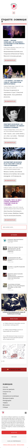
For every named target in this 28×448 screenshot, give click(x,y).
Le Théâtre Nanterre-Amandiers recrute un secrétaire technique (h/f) (14, 324)
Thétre (5, 403)
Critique (5, 407)
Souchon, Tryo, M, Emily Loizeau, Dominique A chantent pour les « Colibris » (12, 202)
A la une (21, 167)
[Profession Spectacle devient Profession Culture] (5, 240)
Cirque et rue (7, 391)
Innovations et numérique (11, 396)
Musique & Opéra (18, 131)
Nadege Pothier (11, 129)
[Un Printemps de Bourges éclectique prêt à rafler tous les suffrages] (14, 153)
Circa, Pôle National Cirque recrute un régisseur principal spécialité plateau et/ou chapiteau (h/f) (13, 337)
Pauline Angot (11, 86)
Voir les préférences (14, 441)
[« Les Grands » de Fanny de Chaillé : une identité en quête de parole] (14, 71)
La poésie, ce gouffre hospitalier (16, 266)
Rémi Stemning (11, 47)
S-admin (10, 167)
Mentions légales (20, 444)
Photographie (7, 400)
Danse (5, 394)
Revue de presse (20, 208)
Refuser (14, 437)
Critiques (8, 49)
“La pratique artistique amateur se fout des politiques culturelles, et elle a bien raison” (16, 286)
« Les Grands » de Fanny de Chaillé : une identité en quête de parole (13, 82)
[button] (25, 413)
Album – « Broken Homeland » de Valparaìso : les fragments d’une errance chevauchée (14, 43)
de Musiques (13, 49)
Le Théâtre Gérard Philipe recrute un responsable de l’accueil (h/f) (13, 330)
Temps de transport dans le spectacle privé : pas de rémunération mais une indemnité (15, 249)
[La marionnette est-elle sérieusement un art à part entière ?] (5, 259)
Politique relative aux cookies (9, 444)
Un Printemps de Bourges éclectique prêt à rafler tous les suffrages (13, 163)
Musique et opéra (8, 398)
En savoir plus (10, 60)
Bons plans (14, 319)
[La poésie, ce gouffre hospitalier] (5, 268)
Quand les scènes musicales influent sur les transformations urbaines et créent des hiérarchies (15, 276)
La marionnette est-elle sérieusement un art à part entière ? (15, 259)
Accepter (14, 432)
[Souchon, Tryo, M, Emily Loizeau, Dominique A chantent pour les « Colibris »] (14, 191)
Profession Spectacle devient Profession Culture (15, 240)
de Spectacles (13, 88)
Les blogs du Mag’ (15, 369)
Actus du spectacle (10, 131)
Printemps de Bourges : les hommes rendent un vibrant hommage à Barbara (14, 125)
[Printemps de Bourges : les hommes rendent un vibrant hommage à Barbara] (14, 114)
